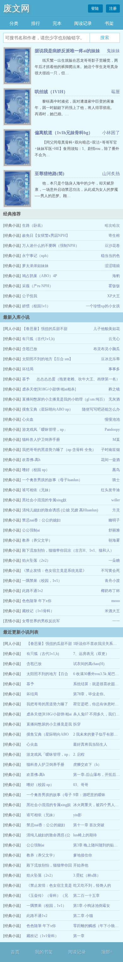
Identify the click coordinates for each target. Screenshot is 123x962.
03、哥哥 (80, 785)
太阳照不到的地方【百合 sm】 (47, 359)
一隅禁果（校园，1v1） (42, 580)
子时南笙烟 (110, 449)
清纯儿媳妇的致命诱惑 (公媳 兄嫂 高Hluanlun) (60, 510)
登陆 (95, 8)
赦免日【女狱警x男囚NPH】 (46, 235)
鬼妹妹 (113, 50)
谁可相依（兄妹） (37, 490)
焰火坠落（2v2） (36, 560)
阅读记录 (83, 23)
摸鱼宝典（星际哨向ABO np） (47, 409)
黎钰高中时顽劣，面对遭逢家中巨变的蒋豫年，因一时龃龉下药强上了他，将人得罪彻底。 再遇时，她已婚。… (78, 107)
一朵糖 (114, 560)
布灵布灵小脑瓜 (106, 349)
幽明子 (114, 520)
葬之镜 (114, 389)
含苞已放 (29, 349)
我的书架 (44, 952)
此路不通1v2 (32, 591)
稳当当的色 (110, 255)
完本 (57, 23)
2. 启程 (79, 754)
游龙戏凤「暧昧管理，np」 (44, 429)
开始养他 (80, 865)
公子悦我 (29, 296)
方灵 (116, 510)
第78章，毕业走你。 (90, 694)
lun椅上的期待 (85, 835)
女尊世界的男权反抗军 (41, 621)
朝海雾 (114, 540)
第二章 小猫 (83, 916)
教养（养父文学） (37, 540)
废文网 (16, 8)
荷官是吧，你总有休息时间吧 (97, 704)
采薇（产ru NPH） (37, 286)
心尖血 (27, 419)
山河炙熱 (111, 173)
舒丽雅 (114, 530)
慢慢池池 (112, 419)
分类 (13, 23)
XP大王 (113, 296)
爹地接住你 (82, 855)
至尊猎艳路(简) (49, 173)
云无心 (114, 339)
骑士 (116, 480)
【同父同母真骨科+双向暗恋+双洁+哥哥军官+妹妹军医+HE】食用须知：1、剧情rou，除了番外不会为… (77, 148)
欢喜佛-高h (31, 460)
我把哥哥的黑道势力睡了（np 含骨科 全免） (59, 449)
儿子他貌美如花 (106, 329)
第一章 (79, 936)
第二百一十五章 (86, 895)
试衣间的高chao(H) (88, 664)
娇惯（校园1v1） (36, 306)
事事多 (114, 369)
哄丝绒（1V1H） (51, 91)
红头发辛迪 (110, 490)
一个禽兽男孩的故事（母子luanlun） (52, 480)
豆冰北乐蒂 (110, 359)
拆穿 (77, 724)
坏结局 (27, 369)
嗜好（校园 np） (36, 470)
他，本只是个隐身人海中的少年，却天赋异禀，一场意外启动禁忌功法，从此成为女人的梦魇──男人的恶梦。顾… (76, 189)
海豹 (116, 276)
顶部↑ (106, 952)
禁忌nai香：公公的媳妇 (41, 520)
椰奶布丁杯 (110, 591)
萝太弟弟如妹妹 (35, 266)
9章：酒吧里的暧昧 (89, 795)
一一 (116, 621)
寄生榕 (114, 235)
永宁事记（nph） (36, 255)
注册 (113, 8)
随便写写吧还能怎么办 (101, 409)
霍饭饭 (114, 286)
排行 (35, 23)
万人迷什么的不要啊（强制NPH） (50, 245)
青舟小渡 (112, 580)
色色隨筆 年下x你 (36, 601)
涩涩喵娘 (112, 266)
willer (115, 500)
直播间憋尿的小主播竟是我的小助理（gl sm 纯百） (64, 399)
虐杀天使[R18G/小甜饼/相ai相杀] (49, 389)
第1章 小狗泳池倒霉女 (91, 905)
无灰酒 (114, 399)
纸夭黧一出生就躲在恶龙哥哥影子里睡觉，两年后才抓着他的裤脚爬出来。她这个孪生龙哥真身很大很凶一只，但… (76, 66)
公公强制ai (31, 530)
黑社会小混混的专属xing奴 (44, 500)
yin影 (77, 815)
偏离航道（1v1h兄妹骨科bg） (64, 132)
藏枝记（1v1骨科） (38, 611)
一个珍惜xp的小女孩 (103, 306)
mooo (115, 601)
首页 (15, 952)
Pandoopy (112, 429)
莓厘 (115, 91)
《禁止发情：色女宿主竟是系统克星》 (54, 570)
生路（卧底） (33, 225)
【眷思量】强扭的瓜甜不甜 (44, 329)
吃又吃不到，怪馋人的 (92, 885)
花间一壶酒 (110, 460)
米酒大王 (112, 611)
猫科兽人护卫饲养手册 (41, 439)
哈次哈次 (112, 225)
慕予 (26, 379)
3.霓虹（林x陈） (87, 875)
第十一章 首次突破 (88, 825)
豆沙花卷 (112, 245)
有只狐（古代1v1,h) (38, 339)
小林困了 (111, 132)
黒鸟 (116, 470)
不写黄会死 (110, 570)
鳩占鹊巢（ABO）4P (39, 276)
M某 (116, 439)
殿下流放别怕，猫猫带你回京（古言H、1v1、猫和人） (68, 550)
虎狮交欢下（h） (87, 764)
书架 (109, 23)
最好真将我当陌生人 (90, 744)
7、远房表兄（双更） (91, 654)
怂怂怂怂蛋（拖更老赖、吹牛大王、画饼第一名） (78, 379)
